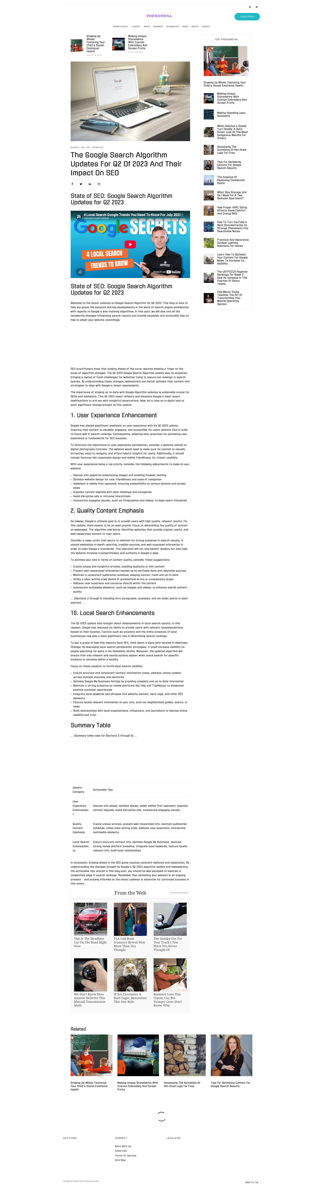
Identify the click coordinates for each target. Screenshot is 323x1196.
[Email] (99, 184)
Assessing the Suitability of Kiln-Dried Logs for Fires (231, 149)
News (185, 26)
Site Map (120, 1160)
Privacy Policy (120, 26)
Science (206, 26)
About (147, 26)
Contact (136, 26)
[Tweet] (81, 184)
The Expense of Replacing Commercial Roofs (231, 180)
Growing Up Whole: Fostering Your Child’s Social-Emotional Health (96, 44)
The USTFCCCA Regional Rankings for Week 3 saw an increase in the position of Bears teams (232, 277)
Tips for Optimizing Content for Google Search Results (229, 165)
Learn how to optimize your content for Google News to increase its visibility (232, 259)
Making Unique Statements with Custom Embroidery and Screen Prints (137, 42)
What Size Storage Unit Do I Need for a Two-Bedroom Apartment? (232, 195)
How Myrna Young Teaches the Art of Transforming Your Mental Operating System (229, 298)
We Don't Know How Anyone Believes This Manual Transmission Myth (89, 999)
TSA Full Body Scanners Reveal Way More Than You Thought (129, 944)
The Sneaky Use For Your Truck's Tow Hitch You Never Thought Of (168, 944)
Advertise (121, 1151)
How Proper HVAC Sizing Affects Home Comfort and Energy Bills (232, 210)
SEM (83, 147)
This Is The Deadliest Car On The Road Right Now (90, 942)
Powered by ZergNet (178, 893)
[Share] (72, 184)
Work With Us (123, 1146)
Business (158, 26)
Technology (172, 26)
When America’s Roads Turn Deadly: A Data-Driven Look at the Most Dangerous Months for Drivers (232, 132)
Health (194, 26)
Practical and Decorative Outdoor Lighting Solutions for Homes (233, 243)
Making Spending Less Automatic (231, 114)
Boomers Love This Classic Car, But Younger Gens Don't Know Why (168, 999)
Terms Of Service (125, 1156)
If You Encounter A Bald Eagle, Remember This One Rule (130, 998)
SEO (88, 147)
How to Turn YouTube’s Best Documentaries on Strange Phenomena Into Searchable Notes (232, 226)
